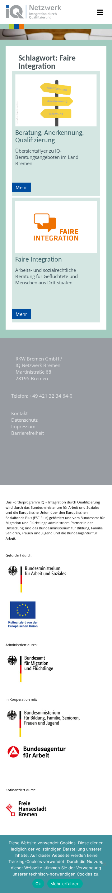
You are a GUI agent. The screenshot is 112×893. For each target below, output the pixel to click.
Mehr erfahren (65, 883)
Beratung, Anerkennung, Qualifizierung (49, 137)
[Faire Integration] (56, 227)
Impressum (23, 426)
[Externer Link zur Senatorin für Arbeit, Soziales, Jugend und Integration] (32, 830)
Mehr (21, 187)
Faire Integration (38, 259)
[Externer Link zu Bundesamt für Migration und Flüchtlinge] (35, 685)
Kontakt (19, 413)
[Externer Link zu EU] (28, 630)
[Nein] (104, 864)
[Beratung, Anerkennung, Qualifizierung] (56, 100)
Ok (38, 883)
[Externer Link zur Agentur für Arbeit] (36, 775)
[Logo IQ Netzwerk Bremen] (34, 17)
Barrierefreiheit (27, 433)
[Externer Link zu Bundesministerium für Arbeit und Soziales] (42, 595)
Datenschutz (24, 420)
